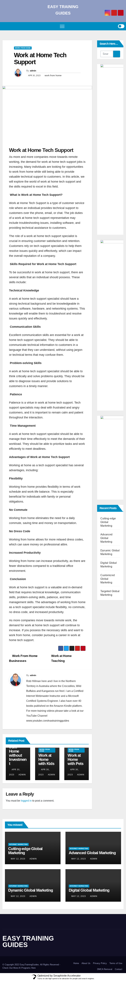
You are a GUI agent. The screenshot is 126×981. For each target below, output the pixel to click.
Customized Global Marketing (107, 579)
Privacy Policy (100, 963)
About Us (86, 963)
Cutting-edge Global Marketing (108, 522)
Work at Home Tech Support (40, 58)
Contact (118, 969)
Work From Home (23, 48)
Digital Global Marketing (89, 890)
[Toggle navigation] (62, 26)
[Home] (4, 26)
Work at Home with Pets (75, 759)
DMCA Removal (104, 969)
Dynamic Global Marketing (30, 890)
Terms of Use (115, 963)
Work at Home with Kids (46, 759)
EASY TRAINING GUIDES (28, 941)
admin (33, 70)
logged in (26, 800)
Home (76, 963)
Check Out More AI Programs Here (19, 968)
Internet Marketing (18, 844)
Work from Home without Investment (18, 753)
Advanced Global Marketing (106, 538)
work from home (53, 75)
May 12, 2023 (18, 859)
